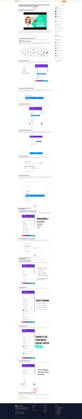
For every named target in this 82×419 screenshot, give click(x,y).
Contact (60, 1)
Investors (45, 412)
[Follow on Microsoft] (23, 412)
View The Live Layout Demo (28, 34)
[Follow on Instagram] (15, 412)
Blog (49, 1)
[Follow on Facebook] (18, 412)
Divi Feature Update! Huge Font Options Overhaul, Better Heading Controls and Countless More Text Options (33, 398)
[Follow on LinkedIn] (19, 412)
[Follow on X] (17, 412)
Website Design (45, 407)
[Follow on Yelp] (15, 413)
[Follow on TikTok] (21, 412)
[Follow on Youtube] (21, 413)
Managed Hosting (46, 410)
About (36, 1)
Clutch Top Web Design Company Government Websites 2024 (59, 40)
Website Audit (46, 1)
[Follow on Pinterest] (18, 413)
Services (39, 1)
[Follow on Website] (23, 413)
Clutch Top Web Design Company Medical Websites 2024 (60, 36)
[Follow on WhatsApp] (19, 413)
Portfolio (43, 1)
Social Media (45, 408)
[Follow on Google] (17, 413)
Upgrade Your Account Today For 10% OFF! (23, 397)
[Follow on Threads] (22, 413)
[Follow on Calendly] (22, 412)
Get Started (64, 1)
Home (34, 1)
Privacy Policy (45, 411)
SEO (44, 409)
